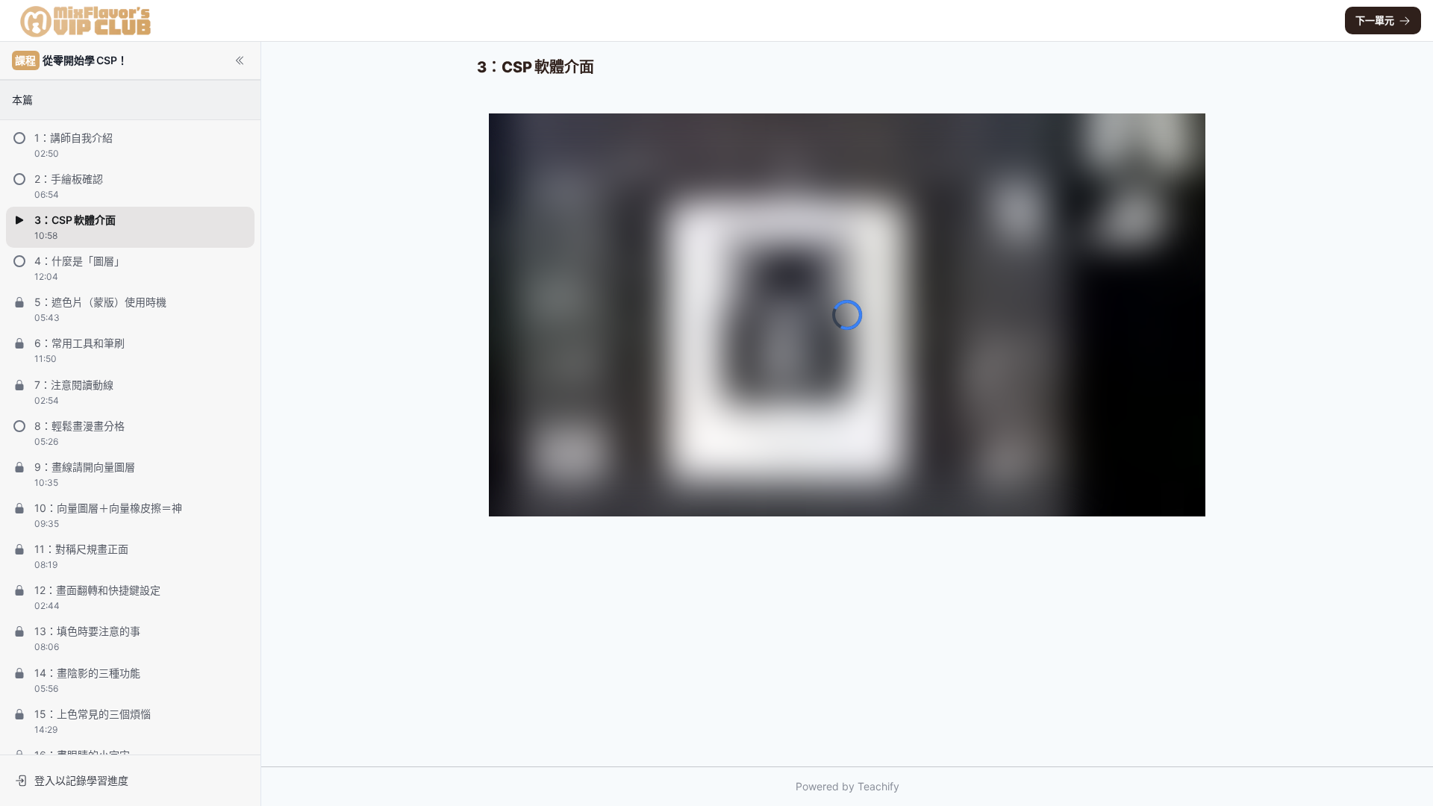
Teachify (878, 786)
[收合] (240, 60)
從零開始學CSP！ (71, 60)
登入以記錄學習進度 (81, 780)
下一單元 (1374, 20)
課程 (25, 60)
